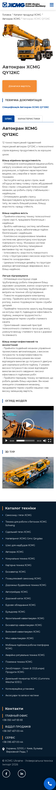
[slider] (25, 440)
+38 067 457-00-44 (12, 731)
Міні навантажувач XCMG (19, 638)
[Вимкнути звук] (44, 440)
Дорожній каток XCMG (18, 598)
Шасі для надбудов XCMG (20, 545)
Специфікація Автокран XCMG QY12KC (25, 107)
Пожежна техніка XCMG (18, 661)
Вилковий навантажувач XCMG (22, 631)
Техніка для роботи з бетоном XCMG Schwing (26, 523)
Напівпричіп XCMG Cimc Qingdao (24, 538)
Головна (6, 14)
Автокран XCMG (11, 18)
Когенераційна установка (19, 688)
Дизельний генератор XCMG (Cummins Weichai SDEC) (27, 680)
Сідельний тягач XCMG (18, 532)
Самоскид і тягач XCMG (18, 515)
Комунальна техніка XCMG (20, 558)
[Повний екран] (49, 440)
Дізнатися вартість (19, 86)
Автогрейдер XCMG (16, 591)
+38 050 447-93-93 (12, 720)
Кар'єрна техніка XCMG (18, 565)
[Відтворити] (6, 440)
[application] (28, 425)
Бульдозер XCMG (15, 611)
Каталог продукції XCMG (27, 14)
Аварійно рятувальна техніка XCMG (25, 655)
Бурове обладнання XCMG (20, 605)
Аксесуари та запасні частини (22, 695)
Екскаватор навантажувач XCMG (23, 625)
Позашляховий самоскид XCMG (23, 578)
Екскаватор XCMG (15, 571)
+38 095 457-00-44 (12, 742)
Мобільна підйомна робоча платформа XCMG (27, 647)
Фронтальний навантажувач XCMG (24, 618)
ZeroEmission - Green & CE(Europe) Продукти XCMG (24, 670)
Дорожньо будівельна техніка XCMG (25, 585)
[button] (28, 425)
